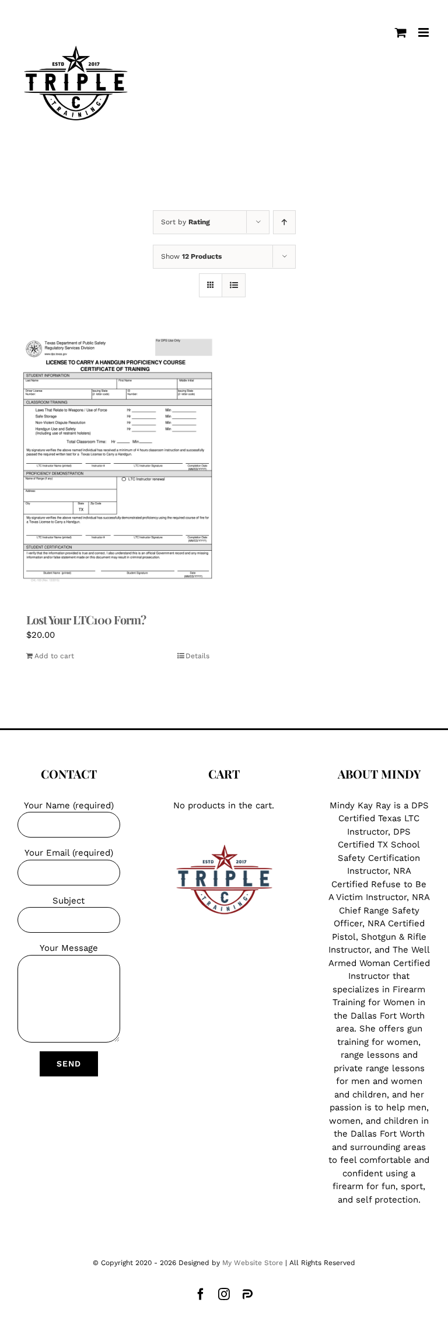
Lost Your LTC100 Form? (86, 619)
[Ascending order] (284, 222)
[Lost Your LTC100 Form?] (118, 465)
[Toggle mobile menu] (424, 32)
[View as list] (233, 285)
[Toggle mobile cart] (401, 32)
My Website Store (252, 1263)
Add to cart (54, 656)
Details (197, 656)
